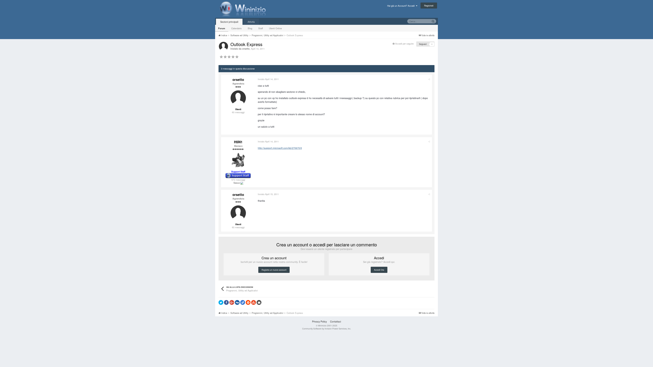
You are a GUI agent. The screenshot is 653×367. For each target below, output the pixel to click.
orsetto (246, 48)
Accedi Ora (379, 269)
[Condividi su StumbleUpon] (253, 302)
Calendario (236, 28)
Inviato (268, 79)
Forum (221, 28)
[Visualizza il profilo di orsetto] (223, 46)
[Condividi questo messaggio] (429, 79)
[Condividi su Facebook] (226, 302)
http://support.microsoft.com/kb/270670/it (280, 148)
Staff (260, 28)
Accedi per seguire (404, 43)
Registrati (428, 5)
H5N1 (238, 141)
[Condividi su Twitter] (221, 302)
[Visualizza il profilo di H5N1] (238, 160)
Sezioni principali (229, 21)
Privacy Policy (319, 321)
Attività (251, 21)
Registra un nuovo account (274, 269)
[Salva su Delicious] (242, 302)
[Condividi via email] (259, 302)
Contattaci (335, 321)
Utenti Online (275, 28)
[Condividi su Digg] (237, 302)
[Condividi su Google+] (231, 302)
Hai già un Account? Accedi (401, 5)
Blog (250, 28)
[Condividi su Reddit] (248, 302)
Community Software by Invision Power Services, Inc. (326, 328)
